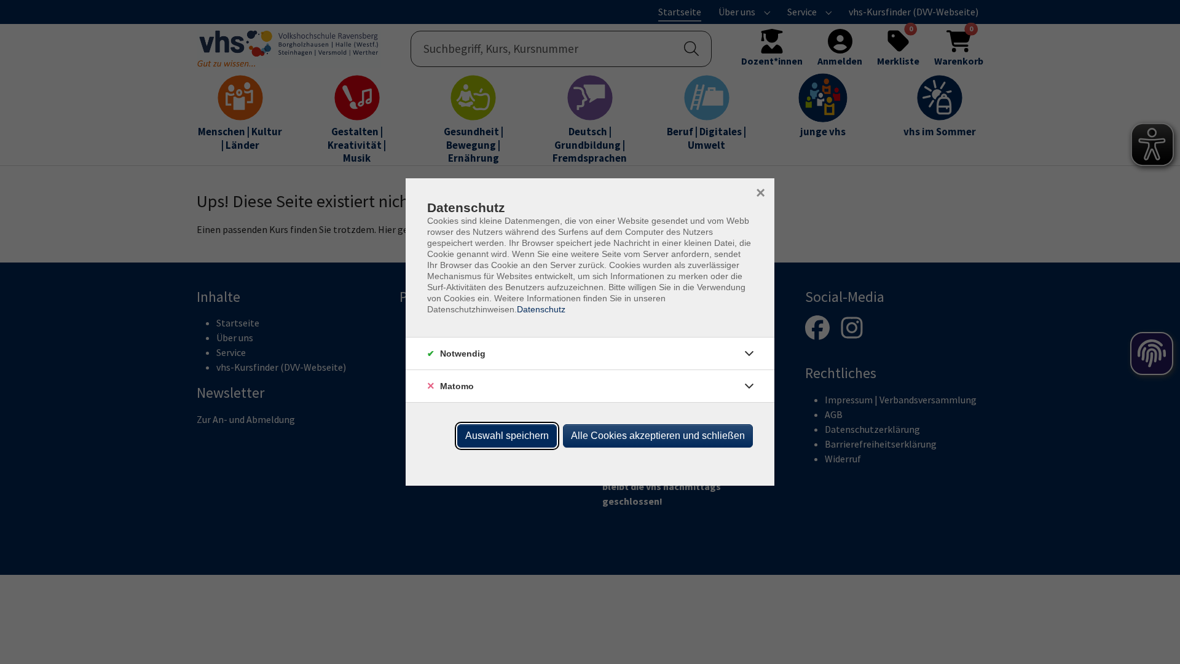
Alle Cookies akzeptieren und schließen (658, 435)
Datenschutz (541, 309)
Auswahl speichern (507, 435)
